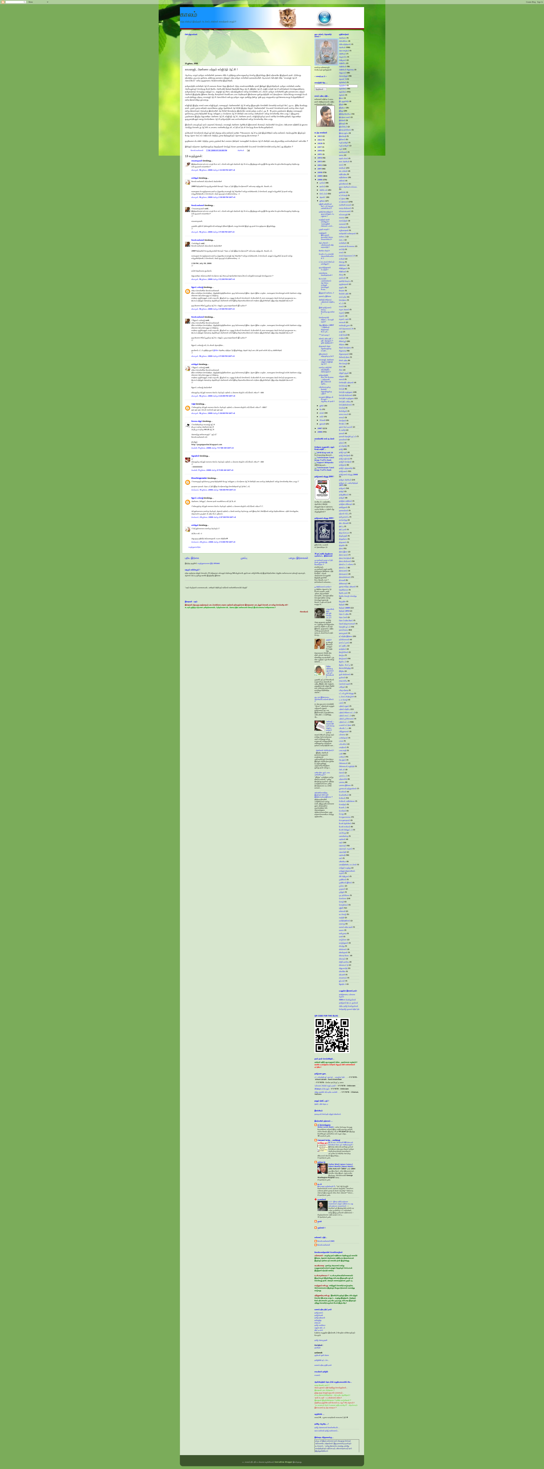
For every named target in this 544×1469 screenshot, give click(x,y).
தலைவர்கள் (343, 510)
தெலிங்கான (343, 590)
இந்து (341, 111)
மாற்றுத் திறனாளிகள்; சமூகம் (347, 872)
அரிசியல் (342, 54)
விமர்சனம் (343, 949)
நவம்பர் (322, 186)
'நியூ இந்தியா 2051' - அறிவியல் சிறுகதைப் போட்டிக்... (326, 328)
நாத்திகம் (342, 649)
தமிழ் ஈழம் (343, 452)
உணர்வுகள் (343, 152)
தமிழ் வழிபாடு (344, 458)
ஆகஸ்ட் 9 (343, 79)
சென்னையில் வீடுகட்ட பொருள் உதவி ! (326, 319)
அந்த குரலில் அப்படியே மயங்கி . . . (327, 1092)
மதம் (341, 842)
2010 (319, 172)
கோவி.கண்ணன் (197, 150)
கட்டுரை (342, 198)
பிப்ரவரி (323, 420)
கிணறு (341, 262)
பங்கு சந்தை (343, 690)
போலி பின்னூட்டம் (346, 830)
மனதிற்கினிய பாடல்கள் (348, 864)
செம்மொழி (343, 386)
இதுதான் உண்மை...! (326, 293)
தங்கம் (341, 443)
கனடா (341, 240)
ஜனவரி (323, 424)
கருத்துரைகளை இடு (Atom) (209, 563)
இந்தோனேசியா (345, 114)
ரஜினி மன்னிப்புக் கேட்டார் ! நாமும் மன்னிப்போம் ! (326, 206)
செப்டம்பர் (324, 193)
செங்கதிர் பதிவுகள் (346, 382)
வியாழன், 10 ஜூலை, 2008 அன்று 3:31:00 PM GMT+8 (213, 309)
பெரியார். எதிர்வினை (347, 801)
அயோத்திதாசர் (345, 44)
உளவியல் (342, 168)
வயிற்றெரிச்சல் (344, 920)
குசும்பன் (342, 278)
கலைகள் (342, 224)
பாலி (340, 753)
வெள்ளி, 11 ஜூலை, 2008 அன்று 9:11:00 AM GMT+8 (212, 470)
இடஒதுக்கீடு (344, 101)
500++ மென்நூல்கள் (347, 1000)
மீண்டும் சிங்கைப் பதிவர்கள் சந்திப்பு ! (327, 302)
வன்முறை (342, 933)
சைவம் (341, 417)
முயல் (319, 1221)
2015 (319, 154)
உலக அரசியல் (344, 161)
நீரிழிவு (341, 671)
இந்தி (341, 104)
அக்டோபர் (324, 190)
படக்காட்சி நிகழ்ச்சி (346, 696)
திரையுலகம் (343, 574)
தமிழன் (342, 498)
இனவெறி (342, 136)
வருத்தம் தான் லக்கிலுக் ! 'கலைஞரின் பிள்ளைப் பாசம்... (326, 222)
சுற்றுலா (342, 376)
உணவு (341, 155)
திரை (341, 548)
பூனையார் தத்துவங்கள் (347, 788)
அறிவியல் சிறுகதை (346, 69)
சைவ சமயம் (343, 414)
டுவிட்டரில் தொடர (321, 1104)
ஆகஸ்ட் (323, 197)
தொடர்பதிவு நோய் (346, 620)
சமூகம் (341, 313)
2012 (319, 165)
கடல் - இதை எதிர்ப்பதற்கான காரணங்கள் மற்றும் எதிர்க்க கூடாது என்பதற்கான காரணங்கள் (340, 1203)
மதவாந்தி (342, 852)
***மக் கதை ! (324, 335)
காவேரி (342, 259)
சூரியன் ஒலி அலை (321, 1355)
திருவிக (342, 545)
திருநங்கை (343, 539)
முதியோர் (342, 879)
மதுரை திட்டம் (319, 1328)
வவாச (341, 930)
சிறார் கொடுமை (345, 347)
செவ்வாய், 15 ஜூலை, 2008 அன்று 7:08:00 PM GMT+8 (213, 490)
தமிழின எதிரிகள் (345, 501)
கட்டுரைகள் (343, 202)
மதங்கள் (342, 839)
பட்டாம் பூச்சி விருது (346, 693)
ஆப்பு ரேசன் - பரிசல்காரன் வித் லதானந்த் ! (326, 245)
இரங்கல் (342, 120)
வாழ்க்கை (343, 939)
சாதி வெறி (343, 335)
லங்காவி (342, 911)
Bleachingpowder (199, 478)
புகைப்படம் (343, 776)
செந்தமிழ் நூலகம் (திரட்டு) (349, 1009)
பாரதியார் (342, 747)
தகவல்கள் (343, 439)
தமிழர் (341, 491)
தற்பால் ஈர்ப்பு (344, 513)
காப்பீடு (342, 249)
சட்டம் (341, 303)
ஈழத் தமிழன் (344, 145)
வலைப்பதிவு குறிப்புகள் (323, 1365)
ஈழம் (341, 149)
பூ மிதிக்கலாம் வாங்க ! (322, 587)
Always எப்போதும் (321, 1089)
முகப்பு (244, 557)
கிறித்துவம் (343, 268)
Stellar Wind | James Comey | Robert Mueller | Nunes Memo (340, 1165)
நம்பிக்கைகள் (344, 639)
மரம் (340, 858)
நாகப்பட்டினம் (344, 642)
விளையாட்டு (343, 965)
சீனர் (341, 366)
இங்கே (216, 350)
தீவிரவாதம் (343, 583)
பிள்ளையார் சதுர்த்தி (346, 766)
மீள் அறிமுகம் (344, 876)
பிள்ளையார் (343, 763)
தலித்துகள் (343, 507)
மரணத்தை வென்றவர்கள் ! (325, 274)
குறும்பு (341, 287)
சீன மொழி (343, 363)
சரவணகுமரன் (196, 160)
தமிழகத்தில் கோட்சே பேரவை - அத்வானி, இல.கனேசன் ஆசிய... (326, 379)
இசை (341, 98)
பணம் (341, 703)
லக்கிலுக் (194, 178)
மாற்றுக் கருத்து (345, 868)
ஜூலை (322, 201)
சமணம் (317, 1375)
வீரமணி (342, 974)
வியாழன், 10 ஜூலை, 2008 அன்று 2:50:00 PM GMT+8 (213, 197)
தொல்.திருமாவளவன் (347, 623)
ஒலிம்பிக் (342, 192)
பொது (341, 814)
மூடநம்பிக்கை (344, 895)
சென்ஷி (342, 408)
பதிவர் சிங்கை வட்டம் (347, 712)
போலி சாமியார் (344, 826)
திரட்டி (341, 526)
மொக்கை (342, 898)
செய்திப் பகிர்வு (344, 401)
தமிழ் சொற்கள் (344, 455)
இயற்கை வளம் (344, 117)
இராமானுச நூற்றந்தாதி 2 (326, 1186)
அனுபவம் (342, 73)
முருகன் (342, 889)
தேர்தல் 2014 (344, 611)
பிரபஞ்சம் (342, 760)
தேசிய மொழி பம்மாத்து (348, 596)
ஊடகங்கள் (343, 171)
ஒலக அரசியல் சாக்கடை (348, 187)
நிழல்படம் (342, 661)
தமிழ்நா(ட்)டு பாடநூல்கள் (348, 1003)
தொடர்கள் (343, 617)
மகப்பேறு (342, 833)
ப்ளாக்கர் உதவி (344, 684)
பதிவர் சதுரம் (344, 706)
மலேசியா (342, 861)
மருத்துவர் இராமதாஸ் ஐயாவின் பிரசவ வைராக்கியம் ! (326, 236)
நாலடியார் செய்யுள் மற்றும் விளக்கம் (327, 1114)
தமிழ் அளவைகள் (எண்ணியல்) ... (326, 1427)
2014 (319, 158)
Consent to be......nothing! (328, 1140)
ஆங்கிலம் (342, 82)
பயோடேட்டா (343, 728)
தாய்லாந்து (343, 520)
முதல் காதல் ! (324, 229)
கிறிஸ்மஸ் (342, 271)
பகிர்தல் (342, 687)
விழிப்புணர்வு (344, 962)
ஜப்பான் (342, 981)
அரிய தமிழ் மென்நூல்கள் (348, 1006)
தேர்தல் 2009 (344, 608)
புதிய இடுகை (192, 557)
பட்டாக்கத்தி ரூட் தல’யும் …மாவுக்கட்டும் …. (330, 1077)
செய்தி (341, 389)
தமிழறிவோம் (344, 494)
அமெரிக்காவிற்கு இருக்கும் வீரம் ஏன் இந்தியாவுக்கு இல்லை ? (323, 794)
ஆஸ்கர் (342, 95)
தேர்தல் (342, 604)
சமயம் (341, 306)
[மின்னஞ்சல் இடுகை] (248, 150)
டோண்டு (342, 430)
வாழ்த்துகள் (343, 943)
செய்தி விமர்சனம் (345, 395)
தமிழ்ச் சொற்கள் (345, 462)
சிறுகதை (342, 351)
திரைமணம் (343, 570)
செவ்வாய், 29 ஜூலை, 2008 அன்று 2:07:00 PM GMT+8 (213, 517)
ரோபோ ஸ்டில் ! (324, 250)
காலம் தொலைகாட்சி (347, 256)
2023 (319, 136)
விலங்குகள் (343, 952)
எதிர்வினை (343, 177)
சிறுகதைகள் (344, 354)
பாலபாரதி (342, 750)
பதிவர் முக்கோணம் (346, 719)
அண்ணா (342, 38)
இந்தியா (342, 108)
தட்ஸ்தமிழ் (343, 446)
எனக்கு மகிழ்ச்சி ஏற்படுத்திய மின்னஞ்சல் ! (325, 369)
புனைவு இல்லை (345, 785)
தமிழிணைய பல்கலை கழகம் (347, 995)
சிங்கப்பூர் (342, 341)
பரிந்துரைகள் (344, 731)
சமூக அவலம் (344, 309)
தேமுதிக (342, 601)
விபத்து (342, 946)
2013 (319, 161)
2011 (319, 169)
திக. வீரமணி (344, 523)
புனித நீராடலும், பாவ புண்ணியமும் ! (322, 773)
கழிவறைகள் (343, 230)
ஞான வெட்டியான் (345, 427)
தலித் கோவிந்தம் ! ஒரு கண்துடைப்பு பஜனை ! (326, 214)
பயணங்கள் (321, 1199)
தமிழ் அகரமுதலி (320, 1340)
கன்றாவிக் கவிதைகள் (347, 233)
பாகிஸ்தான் (343, 738)
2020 (320, 143)
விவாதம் (342, 959)
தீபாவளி (342, 580)
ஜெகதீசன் (195, 456)
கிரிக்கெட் (343, 265)
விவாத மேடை (344, 955)
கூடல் (319, 1184)
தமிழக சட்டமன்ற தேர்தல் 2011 (348, 484)
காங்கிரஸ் (342, 243)
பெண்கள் (342, 791)
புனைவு (342, 782)
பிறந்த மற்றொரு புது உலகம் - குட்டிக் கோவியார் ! (330, 671)
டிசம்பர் (322, 183)
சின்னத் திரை (344, 357)
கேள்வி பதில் (344, 293)
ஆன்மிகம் (343, 88)
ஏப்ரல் (322, 413)
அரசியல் (241, 150)
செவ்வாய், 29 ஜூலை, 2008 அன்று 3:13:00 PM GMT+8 (213, 542)
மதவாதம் (342, 845)
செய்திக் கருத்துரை (346, 398)
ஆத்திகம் (342, 85)
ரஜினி (341, 908)
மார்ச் (322, 416)
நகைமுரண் (343, 633)
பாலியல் (342, 757)
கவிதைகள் (343, 227)
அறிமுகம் (342, 60)
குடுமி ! (328, 640)
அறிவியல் (342, 66)
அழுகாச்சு (343, 57)
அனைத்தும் (343, 76)
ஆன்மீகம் (342, 92)
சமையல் (342, 322)
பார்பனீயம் (343, 744)
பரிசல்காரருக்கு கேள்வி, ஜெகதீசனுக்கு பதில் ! (325, 390)
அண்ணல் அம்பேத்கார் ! (325, 750)
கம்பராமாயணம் (345, 211)
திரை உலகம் (343, 555)
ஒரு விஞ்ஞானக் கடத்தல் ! (325, 268)
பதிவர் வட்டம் (344, 722)
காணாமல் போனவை (347, 246)
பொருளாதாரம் (344, 820)
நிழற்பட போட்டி (344, 665)
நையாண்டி (343, 681)
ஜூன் (322, 405)
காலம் (188, 14)
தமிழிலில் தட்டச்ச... (321, 1360)
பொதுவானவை (345, 817)
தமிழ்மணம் (343, 471)
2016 (319, 150)
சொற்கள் (342, 420)
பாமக (341, 741)
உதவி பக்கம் (343, 158)
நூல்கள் (342, 677)
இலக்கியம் (343, 126)
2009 (320, 176)
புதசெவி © (321, 1228)
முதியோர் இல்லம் (345, 882)
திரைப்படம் (343, 567)
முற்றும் (341, 892)
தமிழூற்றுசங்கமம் (317, 1321)
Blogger (288, 1462)
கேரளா (341, 290)
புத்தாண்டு (343, 779)
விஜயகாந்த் (343, 968)
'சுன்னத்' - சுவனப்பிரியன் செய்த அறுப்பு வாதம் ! (330, 725)
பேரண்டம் (342, 807)
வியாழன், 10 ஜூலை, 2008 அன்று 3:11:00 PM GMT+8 (212, 232)
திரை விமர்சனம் (345, 561)
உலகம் (341, 165)
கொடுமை (343, 300)
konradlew (279, 1462)
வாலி (341, 936)
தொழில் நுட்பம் (344, 627)
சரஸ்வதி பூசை (344, 325)
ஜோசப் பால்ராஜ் (197, 287)
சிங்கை (342, 344)
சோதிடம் (342, 423)
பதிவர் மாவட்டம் (345, 715)
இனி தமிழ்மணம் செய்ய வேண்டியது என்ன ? (327, 310)
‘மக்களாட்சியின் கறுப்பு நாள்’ (325, 1085)
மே (321, 409)
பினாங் (341, 772)
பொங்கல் (342, 811)
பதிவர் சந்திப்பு (344, 709)
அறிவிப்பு (342, 63)
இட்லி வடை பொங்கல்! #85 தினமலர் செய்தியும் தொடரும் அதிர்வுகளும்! (340, 1143)
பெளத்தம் (342, 804)
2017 (319, 147)
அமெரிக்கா (343, 41)
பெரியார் (342, 798)
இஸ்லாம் (342, 139)
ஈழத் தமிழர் (343, 142)
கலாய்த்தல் (343, 221)
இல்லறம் (342, 123)
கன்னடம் (342, 236)
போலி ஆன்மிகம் (345, 823)
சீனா (341, 370)
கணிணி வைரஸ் (345, 205)
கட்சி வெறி (343, 195)
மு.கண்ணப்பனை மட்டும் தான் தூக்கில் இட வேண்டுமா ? (323, 562)
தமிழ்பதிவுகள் (319, 1317)
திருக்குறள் (343, 536)
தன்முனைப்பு (344, 517)
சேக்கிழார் (343, 411)
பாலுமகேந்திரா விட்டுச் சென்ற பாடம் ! (330, 613)
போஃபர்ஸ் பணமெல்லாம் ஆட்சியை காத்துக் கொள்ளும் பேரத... (325, 283)
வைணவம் (343, 978)
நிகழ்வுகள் (343, 658)
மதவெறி (342, 855)
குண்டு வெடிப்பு (344, 281)
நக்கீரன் (317, 1347)
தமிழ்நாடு (342, 465)
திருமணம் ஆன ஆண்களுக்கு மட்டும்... (325, 348)
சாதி (341, 332)
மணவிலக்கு (343, 836)
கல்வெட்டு (321, 1162)
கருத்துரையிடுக (195, 547)
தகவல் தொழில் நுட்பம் (347, 436)
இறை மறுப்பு (343, 133)
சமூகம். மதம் (344, 319)
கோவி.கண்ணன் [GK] (325, 1241)
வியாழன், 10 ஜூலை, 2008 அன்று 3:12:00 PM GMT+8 (213, 279)
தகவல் (341, 433)
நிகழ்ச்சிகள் (343, 652)
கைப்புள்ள (343, 297)
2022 (320, 140)
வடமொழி (342, 914)
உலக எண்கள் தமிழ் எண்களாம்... (326, 1430)
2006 (320, 432)
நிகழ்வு (341, 655)
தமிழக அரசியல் (345, 480)
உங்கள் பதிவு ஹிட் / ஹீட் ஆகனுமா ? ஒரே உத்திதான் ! (326, 340)
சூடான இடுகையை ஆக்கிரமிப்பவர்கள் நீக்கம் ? (324, 699)
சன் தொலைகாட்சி (346, 328)
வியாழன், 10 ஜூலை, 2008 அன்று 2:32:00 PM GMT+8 (213, 170)
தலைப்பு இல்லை (325, 296)
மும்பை (341, 886)
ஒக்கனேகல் (343, 184)
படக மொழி (343, 700)
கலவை (342, 217)
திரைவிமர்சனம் (345, 577)
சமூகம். (342, 316)
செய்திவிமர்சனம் (345, 405)
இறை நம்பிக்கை (345, 130)
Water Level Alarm (325, 1127)
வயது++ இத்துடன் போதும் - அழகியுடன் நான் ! (326, 399)
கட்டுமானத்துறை (323, 1125)
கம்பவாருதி (343, 214)
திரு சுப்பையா (344, 533)
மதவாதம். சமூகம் (345, 849)
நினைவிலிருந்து (345, 668)
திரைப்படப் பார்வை (346, 564)
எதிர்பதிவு (343, 174)
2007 (320, 428)
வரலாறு (342, 924)
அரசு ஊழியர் (344, 50)
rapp (193, 404)
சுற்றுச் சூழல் (344, 373)
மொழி (341, 901)
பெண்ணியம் (343, 795)
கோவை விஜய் (196, 421)
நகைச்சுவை (343, 630)
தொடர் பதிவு (344, 614)
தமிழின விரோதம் (345, 504)
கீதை (341, 274)
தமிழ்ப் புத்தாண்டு (345, 468)
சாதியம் (342, 338)
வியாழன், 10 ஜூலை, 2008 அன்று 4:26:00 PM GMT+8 (213, 396)
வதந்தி (341, 917)
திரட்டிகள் (342, 529)
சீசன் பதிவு (343, 360)
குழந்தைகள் (343, 284)
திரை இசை (343, 552)
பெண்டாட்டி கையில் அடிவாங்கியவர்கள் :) (326, 256)
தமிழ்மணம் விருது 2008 (348, 474)
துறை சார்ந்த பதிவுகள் (347, 586)
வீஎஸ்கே (342, 971)
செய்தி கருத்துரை (346, 392)
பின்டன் (342, 769)
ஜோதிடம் (342, 984)
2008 (320, 179)
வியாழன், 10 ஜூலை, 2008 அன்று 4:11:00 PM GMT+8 (213, 356)
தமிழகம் (342, 488)
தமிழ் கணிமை (319, 1325)
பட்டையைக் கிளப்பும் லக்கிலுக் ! (326, 263)
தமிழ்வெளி (318, 1315)
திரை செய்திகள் (345, 558)
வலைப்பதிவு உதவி (345, 927)
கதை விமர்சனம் (345, 208)
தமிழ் (341, 449)
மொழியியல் (343, 905)
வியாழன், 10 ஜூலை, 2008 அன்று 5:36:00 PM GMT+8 (213, 413)
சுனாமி (341, 379)
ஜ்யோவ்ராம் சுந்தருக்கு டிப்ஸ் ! (326, 355)
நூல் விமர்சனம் (344, 674)
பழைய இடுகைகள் (298, 557)
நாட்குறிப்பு (343, 646)
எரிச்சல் (342, 180)
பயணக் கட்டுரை (345, 725)
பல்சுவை (342, 734)
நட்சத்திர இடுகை (345, 636)
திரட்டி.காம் (318, 1330)
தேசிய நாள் (343, 593)
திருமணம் (343, 542)
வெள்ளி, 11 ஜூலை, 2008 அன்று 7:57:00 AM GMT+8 (212, 448)
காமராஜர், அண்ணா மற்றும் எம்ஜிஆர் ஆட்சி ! (326, 361)
